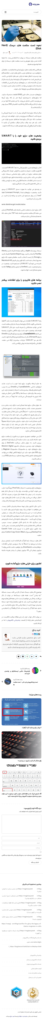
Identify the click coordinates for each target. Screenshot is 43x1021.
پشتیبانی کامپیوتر (13, 620)
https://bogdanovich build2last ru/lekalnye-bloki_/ (24, 947)
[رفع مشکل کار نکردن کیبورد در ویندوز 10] (21, 744)
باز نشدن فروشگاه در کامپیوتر (32, 938)
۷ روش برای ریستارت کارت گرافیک (31, 728)
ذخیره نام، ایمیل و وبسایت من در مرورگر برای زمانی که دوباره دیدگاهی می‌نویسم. (21, 856)
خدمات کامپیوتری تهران (34, 964)
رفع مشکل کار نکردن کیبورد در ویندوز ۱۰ (29, 761)
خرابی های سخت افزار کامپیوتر (32, 53)
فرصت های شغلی (36, 969)
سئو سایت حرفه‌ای (23, 1016)
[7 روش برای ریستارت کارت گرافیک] (21, 711)
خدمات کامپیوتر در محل (33, 960)
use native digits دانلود (34, 942)
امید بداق (5, 53)
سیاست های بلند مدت (34, 973)
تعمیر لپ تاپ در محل (34, 977)
